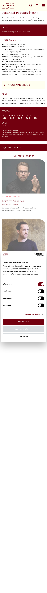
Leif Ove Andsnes (13, 200)
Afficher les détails (32, 315)
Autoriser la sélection (23, 329)
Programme (9, 40)
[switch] (41, 291)
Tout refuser (23, 337)
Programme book (18, 85)
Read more (40, 103)
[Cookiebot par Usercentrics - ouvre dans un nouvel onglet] (34, 254)
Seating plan (14, 147)
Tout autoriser (23, 322)
